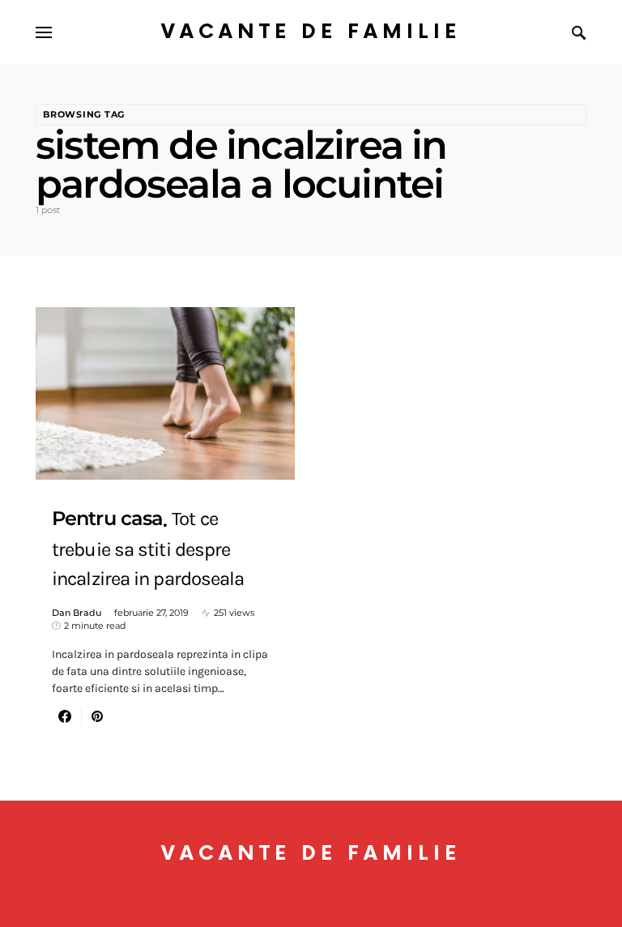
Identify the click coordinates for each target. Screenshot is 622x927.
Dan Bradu (76, 612)
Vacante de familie (311, 32)
